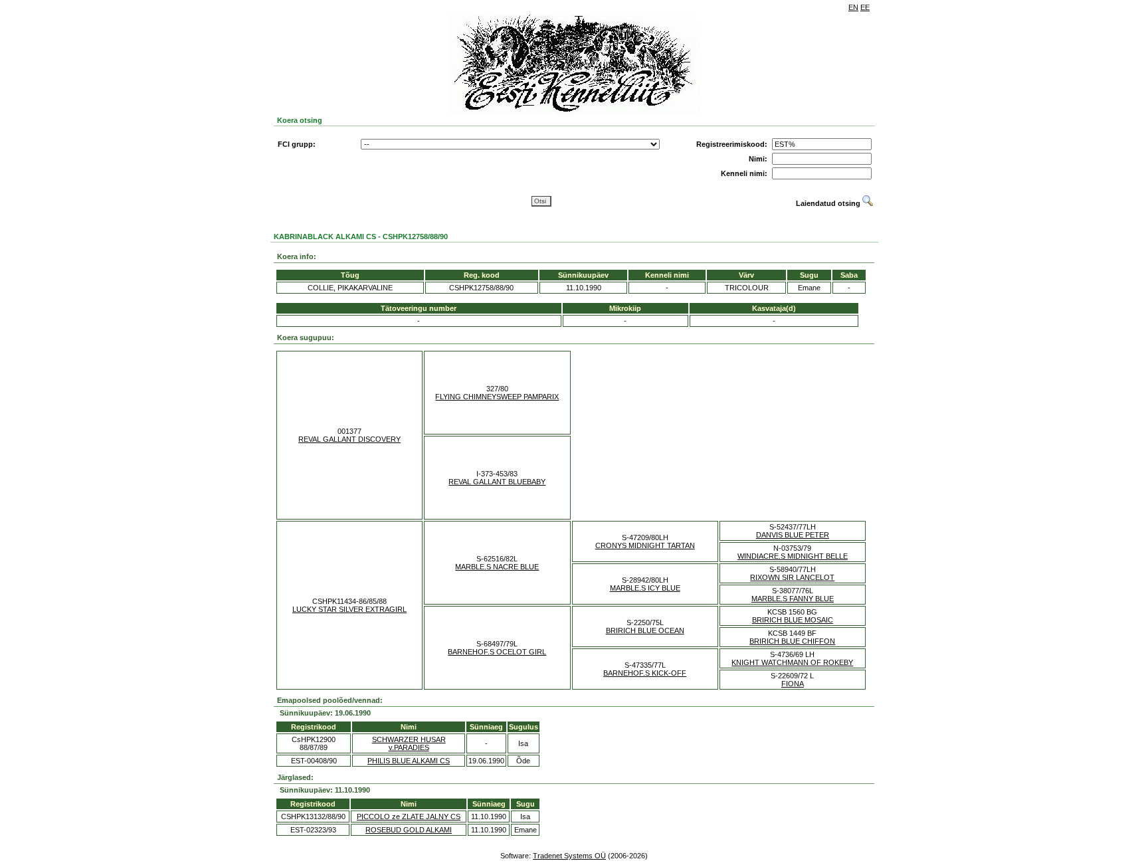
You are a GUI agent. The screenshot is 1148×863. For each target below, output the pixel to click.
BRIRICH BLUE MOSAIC (792, 620)
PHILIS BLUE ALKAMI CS (408, 761)
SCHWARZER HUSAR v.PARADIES (409, 743)
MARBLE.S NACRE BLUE (497, 567)
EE (865, 7)
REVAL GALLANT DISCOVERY (349, 439)
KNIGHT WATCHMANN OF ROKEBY (792, 662)
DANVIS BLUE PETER (792, 535)
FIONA (792, 684)
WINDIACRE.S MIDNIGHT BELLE (792, 556)
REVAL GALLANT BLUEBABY (496, 482)
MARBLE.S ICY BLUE (645, 588)
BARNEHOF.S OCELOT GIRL (497, 652)
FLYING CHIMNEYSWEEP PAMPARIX (497, 397)
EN (853, 7)
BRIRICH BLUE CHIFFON (792, 641)
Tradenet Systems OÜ (569, 856)
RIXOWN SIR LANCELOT (792, 577)
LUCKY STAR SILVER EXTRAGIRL (349, 609)
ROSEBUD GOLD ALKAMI (408, 830)
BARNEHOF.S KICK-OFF (644, 673)
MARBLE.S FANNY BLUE (792, 599)
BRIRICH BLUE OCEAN (645, 630)
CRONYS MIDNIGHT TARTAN (645, 545)
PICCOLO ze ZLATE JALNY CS (408, 816)
